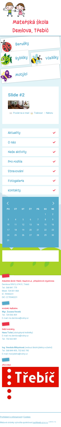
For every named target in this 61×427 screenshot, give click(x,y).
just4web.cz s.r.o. (40, 422)
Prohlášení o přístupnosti (11, 417)
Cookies (26, 417)
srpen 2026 (30, 203)
